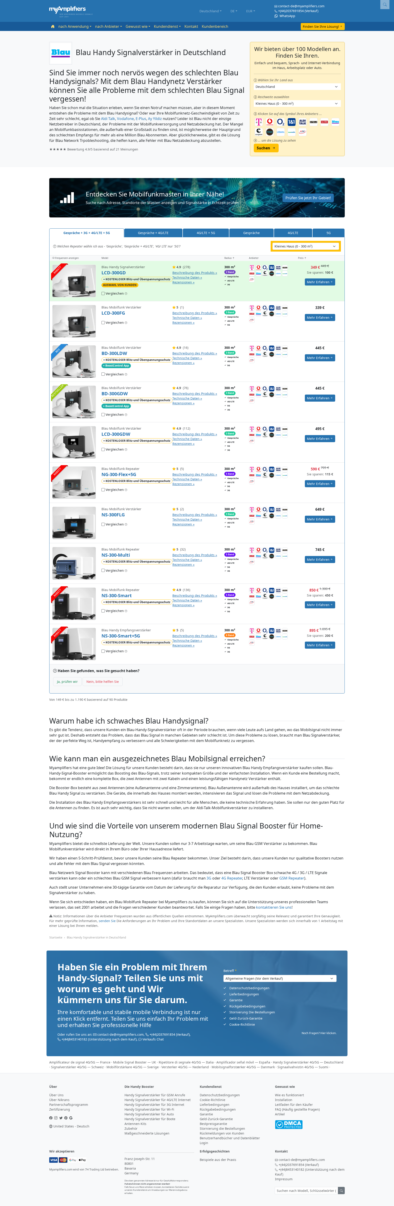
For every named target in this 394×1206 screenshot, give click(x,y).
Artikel (280, 1114)
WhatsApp (287, 16)
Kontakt (191, 26)
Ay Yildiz (155, 118)
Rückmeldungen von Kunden (222, 1133)
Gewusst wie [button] (137, 26)
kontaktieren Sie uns (274, 907)
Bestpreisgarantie (213, 1124)
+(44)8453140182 (74, 1039)
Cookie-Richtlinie (242, 1024)
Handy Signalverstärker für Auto (149, 1114)
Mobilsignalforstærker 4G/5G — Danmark (243, 1067)
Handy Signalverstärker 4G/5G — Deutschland (308, 1062)
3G (209, 878)
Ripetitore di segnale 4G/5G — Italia (186, 1062)
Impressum (284, 1179)
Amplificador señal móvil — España (243, 1062)
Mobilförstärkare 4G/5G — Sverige (132, 1067)
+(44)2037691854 (291, 11)
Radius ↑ (229, 258)
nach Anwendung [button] (73, 26)
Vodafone (125, 118)
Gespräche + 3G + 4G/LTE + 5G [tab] (86, 233)
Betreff (230, 971)
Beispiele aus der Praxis (218, 1160)
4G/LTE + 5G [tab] (206, 233)
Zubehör (130, 1128)
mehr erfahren (318, 282)
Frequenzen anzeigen (66, 258)
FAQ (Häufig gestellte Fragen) (297, 1109)
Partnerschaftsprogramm (68, 1104)
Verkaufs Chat (153, 1039)
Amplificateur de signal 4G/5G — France (79, 1062)
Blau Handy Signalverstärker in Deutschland (96, 937)
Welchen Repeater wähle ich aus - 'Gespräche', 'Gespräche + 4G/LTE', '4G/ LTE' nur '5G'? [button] (118, 246)
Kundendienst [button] (166, 26)
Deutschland (209, 11)
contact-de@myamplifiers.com (301, 6)
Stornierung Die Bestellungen (252, 1012)
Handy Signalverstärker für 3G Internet (154, 1104)
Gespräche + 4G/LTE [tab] (153, 233)
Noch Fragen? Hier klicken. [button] (319, 1033)
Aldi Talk (108, 118)
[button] (197, 197)
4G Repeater (231, 878)
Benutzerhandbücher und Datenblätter (230, 1138)
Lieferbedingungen (244, 994)
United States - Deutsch (70, 1126)
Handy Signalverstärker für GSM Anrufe (154, 1095)
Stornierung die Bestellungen (222, 1128)
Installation (283, 1100)
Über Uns (56, 1095)
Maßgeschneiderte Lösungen (146, 1133)
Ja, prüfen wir (67, 681)
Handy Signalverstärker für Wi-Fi (149, 1109)
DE (233, 11)
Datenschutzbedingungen (249, 988)
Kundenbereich (215, 26)
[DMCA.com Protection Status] (289, 1124)
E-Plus (141, 118)
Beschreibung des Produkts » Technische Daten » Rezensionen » (194, 277)
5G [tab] (329, 233)
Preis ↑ (302, 258)
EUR (249, 11)
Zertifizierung (59, 1109)
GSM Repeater (291, 878)
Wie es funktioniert (289, 1095)
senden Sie (107, 921)
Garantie (236, 1000)
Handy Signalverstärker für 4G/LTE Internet (157, 1100)
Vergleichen (114, 293)
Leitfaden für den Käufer (294, 1104)
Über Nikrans (59, 1100)
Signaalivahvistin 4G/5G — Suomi (302, 1067)
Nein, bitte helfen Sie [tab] (102, 681)
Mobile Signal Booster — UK (134, 1062)
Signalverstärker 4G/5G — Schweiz (77, 1067)
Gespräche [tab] (251, 233)
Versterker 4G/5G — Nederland (185, 1067)
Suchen (263, 147)
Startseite (55, 937)
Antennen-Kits (135, 1124)
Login (204, 1143)
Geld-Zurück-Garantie (245, 1018)
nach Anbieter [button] (107, 26)
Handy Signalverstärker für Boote (149, 1119)
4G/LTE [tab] (293, 233)
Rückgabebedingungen (247, 1006)
